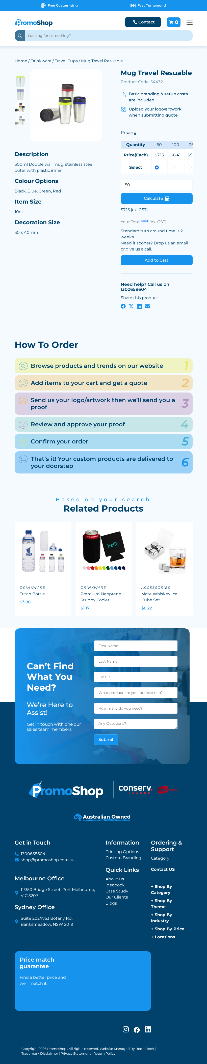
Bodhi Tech (145, 1049)
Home (21, 61)
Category (160, 858)
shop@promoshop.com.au (47, 859)
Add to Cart (156, 260)
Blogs (111, 903)
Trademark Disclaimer (39, 1053)
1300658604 (33, 853)
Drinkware (41, 61)
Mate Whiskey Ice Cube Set (159, 597)
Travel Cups (66, 61)
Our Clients (117, 897)
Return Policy (104, 1053)
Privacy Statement (76, 1053)
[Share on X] (131, 306)
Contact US (163, 869)
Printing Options (122, 851)
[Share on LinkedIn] (139, 306)
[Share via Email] (147, 306)
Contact (146, 22)
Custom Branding (123, 857)
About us (115, 879)
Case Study (117, 891)
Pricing (129, 132)
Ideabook (115, 885)
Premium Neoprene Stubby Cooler (101, 597)
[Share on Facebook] (123, 306)
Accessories (155, 588)
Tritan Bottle (32, 594)
